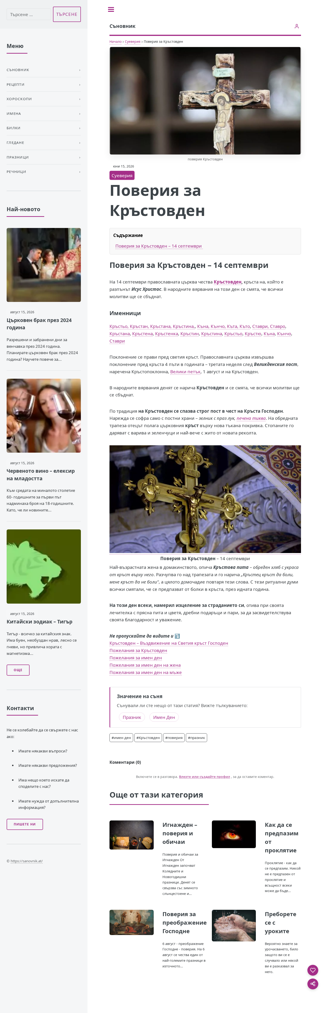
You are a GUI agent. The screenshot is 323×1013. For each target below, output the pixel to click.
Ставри (117, 341)
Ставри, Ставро (268, 326)
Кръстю (253, 333)
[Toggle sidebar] (111, 9)
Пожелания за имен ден (135, 658)
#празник (196, 737)
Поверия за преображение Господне (184, 922)
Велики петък (185, 371)
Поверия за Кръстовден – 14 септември (159, 246)
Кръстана (119, 333)
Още (18, 670)
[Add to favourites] (312, 970)
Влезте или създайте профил (204, 777)
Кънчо (284, 333)
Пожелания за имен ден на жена (145, 665)
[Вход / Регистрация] (296, 26)
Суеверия (132, 41)
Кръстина (211, 333)
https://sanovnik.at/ (27, 860)
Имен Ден (164, 717)
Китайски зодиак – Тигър (39, 621)
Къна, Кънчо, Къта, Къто (223, 326)
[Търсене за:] (29, 14)
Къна (269, 333)
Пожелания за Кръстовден (138, 650)
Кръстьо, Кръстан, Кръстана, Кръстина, (152, 326)
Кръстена (142, 333)
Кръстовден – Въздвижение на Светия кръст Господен (168, 643)
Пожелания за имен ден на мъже (145, 672)
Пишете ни (25, 824)
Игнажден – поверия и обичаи (179, 833)
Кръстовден (227, 282)
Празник (132, 717)
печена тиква (251, 418)
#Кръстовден (148, 737)
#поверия (174, 737)
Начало (115, 41)
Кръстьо (233, 333)
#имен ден (121, 737)
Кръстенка (166, 333)
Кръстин (189, 333)
